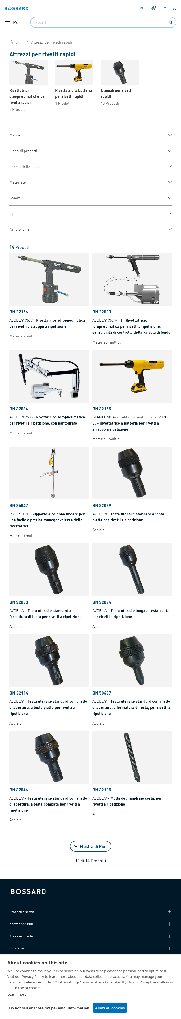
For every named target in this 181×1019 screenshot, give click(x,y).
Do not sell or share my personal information (49, 1008)
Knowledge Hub (21, 924)
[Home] (11, 42)
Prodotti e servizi (22, 912)
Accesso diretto (21, 936)
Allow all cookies (110, 1008)
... (22, 42)
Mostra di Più (92, 846)
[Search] (171, 22)
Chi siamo (16, 948)
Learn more (16, 994)
